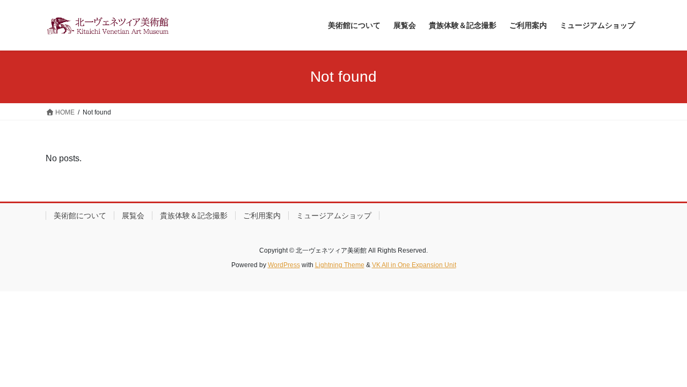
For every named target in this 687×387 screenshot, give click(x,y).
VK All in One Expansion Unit (414, 265)
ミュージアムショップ (333, 215)
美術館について (80, 215)
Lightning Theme (339, 265)
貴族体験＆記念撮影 (194, 215)
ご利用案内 (262, 215)
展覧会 (133, 215)
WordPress (284, 265)
